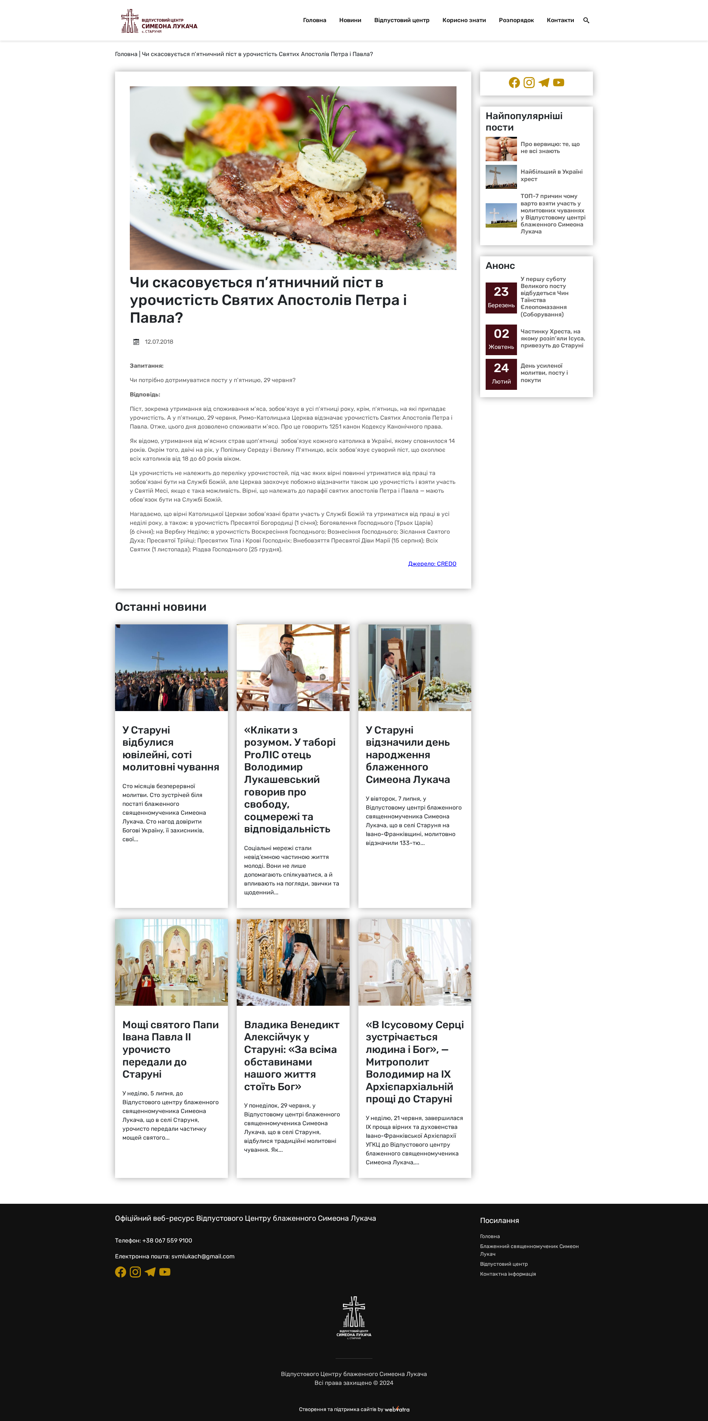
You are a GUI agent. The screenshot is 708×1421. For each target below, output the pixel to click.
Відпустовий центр (402, 20)
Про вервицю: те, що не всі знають (550, 148)
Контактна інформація (508, 1274)
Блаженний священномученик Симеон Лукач (529, 1250)
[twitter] (558, 82)
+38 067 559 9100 (167, 1240)
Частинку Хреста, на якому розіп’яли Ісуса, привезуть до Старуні (553, 338)
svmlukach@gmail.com (203, 1256)
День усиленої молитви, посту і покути (544, 372)
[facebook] (514, 82)
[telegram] (543, 82)
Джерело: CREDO (432, 563)
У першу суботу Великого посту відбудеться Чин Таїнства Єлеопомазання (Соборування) (545, 296)
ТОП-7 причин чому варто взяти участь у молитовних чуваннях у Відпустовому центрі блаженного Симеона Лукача (553, 214)
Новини (350, 20)
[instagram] (529, 82)
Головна (314, 20)
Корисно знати (464, 20)
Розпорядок (516, 20)
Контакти (560, 20)
